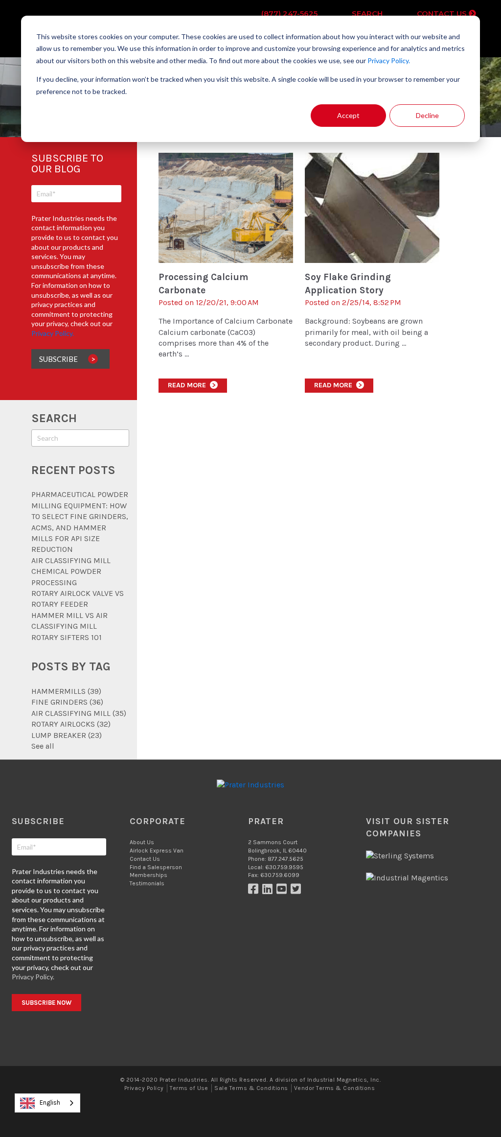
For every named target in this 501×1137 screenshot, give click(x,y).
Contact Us (443, 13)
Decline (427, 115)
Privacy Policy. (388, 60)
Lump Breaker (66, 735)
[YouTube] (283, 891)
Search (367, 13)
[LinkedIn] (269, 891)
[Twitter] (297, 891)
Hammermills (66, 691)
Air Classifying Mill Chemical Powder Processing (71, 571)
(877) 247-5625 (289, 13)
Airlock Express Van (156, 850)
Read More (192, 385)
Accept (348, 115)
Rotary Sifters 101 (66, 637)
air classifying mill (78, 713)
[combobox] (47, 1103)
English (50, 1102)
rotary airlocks (71, 724)
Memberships (148, 875)
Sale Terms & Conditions (251, 1088)
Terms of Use (189, 1088)
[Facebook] (255, 891)
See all (42, 746)
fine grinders (67, 702)
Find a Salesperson (156, 867)
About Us (142, 842)
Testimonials (147, 883)
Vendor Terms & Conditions (334, 1088)
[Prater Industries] (250, 785)
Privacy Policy (144, 1088)
